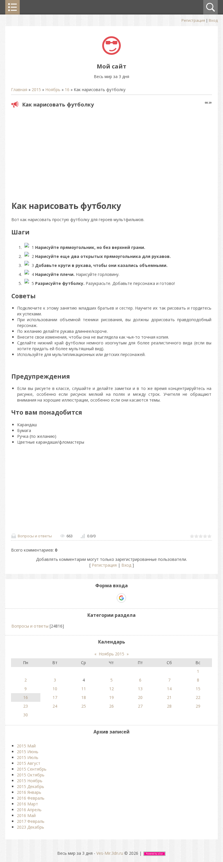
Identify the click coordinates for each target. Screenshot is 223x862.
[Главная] (111, 53)
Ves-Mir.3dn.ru (109, 853)
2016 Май (26, 815)
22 (198, 697)
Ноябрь (52, 89)
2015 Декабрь (30, 786)
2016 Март (27, 804)
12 (111, 688)
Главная (19, 89)
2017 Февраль (30, 821)
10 (55, 688)
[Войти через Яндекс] (111, 598)
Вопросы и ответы (35, 535)
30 (25, 715)
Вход (213, 20)
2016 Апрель (29, 809)
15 (198, 688)
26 (111, 706)
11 (83, 688)
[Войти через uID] (91, 598)
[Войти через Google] (121, 598)
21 (169, 697)
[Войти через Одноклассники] (131, 598)
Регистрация (193, 20)
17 (55, 697)
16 (67, 89)
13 (140, 688)
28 (169, 706)
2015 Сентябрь (31, 769)
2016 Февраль (30, 798)
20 (140, 697)
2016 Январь (29, 792)
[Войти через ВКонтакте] (101, 598)
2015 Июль (27, 757)
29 (198, 706)
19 (111, 697)
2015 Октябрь (30, 775)
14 (169, 688)
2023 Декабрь (30, 827)
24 (55, 706)
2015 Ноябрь (29, 780)
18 (83, 697)
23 (25, 706)
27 (140, 706)
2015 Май (26, 746)
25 (83, 706)
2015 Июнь (27, 751)
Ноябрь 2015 (111, 654)
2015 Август (28, 763)
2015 (36, 89)
